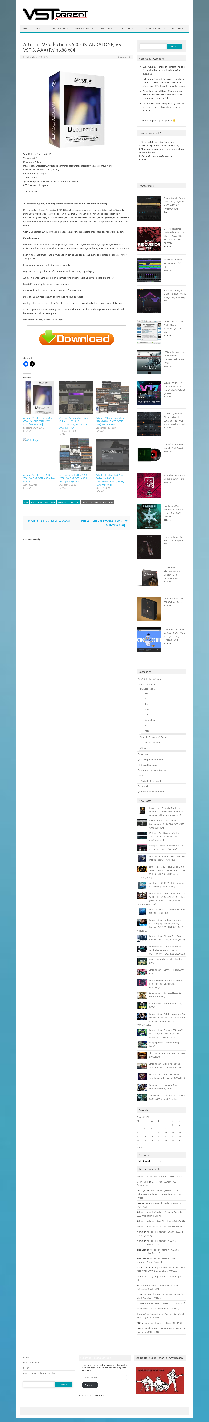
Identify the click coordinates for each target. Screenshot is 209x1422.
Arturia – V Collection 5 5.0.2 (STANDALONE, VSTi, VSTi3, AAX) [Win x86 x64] (37, 421)
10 (138, 1132)
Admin (29, 56)
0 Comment (124, 56)
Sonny (140, 1303)
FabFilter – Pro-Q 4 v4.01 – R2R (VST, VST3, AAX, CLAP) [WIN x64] (175, 294)
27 (159, 1140)
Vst (46, 502)
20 (159, 1136)
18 (145, 1136)
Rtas (147, 709)
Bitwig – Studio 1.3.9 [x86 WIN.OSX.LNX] (47, 520)
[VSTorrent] (55, 19)
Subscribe (90, 1384)
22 (173, 1136)
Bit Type (144, 754)
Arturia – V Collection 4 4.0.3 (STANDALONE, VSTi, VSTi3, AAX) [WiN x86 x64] (74, 478)
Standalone (36, 502)
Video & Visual (58, 28)
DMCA (26, 1367)
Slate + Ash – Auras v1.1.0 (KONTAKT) (164, 1176)
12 (152, 1132)
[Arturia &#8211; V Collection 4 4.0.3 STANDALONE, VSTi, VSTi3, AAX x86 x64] (39, 454)
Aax (26, 502)
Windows (62, 502)
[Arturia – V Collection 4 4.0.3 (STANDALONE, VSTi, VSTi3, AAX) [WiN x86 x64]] (75, 454)
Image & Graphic (83, 28)
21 (166, 1136)
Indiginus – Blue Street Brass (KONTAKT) (166, 1221)
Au (146, 698)
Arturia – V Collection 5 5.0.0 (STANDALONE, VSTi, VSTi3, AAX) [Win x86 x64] (110, 421)
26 (152, 1140)
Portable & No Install (151, 780)
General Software (153, 28)
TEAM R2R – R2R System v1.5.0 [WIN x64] (165, 1303)
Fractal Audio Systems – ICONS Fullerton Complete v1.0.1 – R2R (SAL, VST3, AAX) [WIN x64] (160, 1194)
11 (145, 1132)
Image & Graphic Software (153, 770)
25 (145, 1140)
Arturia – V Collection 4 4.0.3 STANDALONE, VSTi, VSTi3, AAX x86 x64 (39, 478)
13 (159, 1132)
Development (128, 28)
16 (180, 1132)
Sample (146, 747)
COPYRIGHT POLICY (33, 1362)
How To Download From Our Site (39, 1373)
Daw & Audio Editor (152, 742)
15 (173, 1132)
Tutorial (176, 28)
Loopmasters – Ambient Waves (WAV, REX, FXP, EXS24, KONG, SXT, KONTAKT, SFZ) (167, 984)
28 (166, 1140)
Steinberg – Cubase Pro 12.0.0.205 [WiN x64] (173, 263)
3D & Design (106, 28)
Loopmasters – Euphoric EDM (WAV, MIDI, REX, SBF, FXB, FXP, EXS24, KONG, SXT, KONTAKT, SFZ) (166, 1034)
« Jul (139, 1147)
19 (152, 1136)
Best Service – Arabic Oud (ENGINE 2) (164, 1226)
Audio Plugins (149, 688)
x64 (71, 502)
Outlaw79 (141, 1314)
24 (138, 1140)
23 (180, 1136)
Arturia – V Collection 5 (102, 502)
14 (166, 1132)
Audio (39, 28)
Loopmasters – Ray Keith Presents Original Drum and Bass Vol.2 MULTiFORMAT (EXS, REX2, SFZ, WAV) (167, 950)
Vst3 (53, 502)
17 (138, 1136)
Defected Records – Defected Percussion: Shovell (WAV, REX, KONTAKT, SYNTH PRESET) (174, 235)
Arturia (85, 502)
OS (141, 775)
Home (26, 28)
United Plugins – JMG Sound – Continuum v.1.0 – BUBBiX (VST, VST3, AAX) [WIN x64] (167, 824)
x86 (77, 502)
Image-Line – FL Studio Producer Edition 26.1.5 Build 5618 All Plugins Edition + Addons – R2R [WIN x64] (166, 811)
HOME (26, 1357)
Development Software (151, 759)
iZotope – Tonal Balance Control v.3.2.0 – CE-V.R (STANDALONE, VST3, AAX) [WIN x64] (166, 837)
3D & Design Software (150, 679)
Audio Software (147, 684)
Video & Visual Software (152, 791)
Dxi (146, 703)
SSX (146, 714)
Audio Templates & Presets (155, 737)
